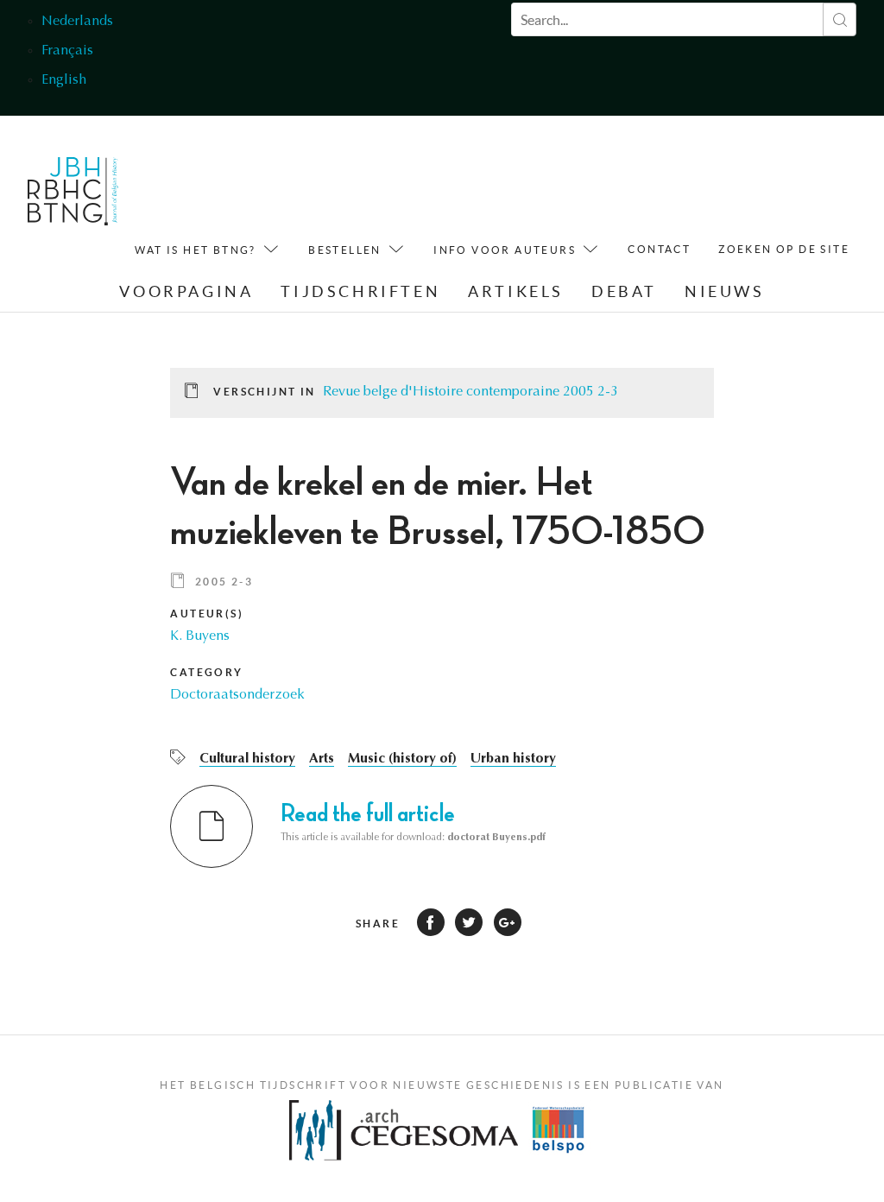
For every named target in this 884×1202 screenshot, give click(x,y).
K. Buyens (200, 636)
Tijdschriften (360, 291)
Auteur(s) (206, 613)
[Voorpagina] (73, 195)
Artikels (516, 291)
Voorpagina (186, 291)
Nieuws (725, 291)
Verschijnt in (264, 391)
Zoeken (839, 19)
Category (206, 672)
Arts (321, 759)
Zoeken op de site (783, 249)
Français (67, 51)
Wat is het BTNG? (195, 250)
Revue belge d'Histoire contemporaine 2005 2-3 (470, 392)
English (63, 80)
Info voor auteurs (504, 250)
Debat (624, 291)
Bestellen (345, 250)
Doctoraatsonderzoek (237, 695)
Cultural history (247, 759)
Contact (659, 249)
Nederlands (77, 21)
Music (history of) (402, 759)
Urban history (513, 759)
